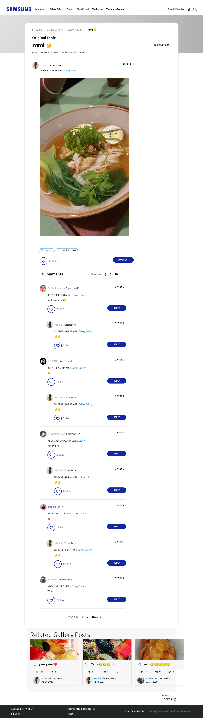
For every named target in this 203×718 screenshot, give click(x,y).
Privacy (15, 714)
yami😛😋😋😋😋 (157, 664)
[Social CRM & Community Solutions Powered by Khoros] (169, 698)
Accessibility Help (22, 709)
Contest (70, 9)
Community (40, 9)
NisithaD (45, 678)
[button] (128, 64)
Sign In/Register (176, 9)
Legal (71, 714)
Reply (117, 308)
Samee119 (151, 678)
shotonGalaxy (69, 250)
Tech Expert (83, 9)
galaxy (49, 250)
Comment (123, 259)
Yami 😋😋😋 (101, 664)
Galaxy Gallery (57, 9)
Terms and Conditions (81, 709)
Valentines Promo (115, 9)
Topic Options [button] (161, 44)
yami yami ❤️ (48, 664)
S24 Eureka (97, 9)
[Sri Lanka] (18, 8)
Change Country (134, 711)
